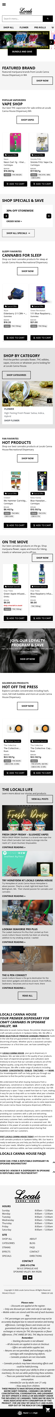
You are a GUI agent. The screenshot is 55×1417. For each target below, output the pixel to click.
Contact (34, 1251)
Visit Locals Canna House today (17, 1136)
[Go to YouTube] (30, 1277)
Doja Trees (8, 591)
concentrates (16, 1070)
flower (4, 1070)
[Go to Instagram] (25, 1277)
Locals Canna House (13, 1053)
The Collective (10, 745)
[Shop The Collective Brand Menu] (27, 40)
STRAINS (6, 1247)
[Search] (48, 19)
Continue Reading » (13, 847)
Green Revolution (37, 310)
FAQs (32, 1247)
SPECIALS (6, 1255)
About (33, 1238)
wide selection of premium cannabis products (24, 1036)
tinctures (38, 1070)
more (51, 1070)
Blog (32, 1243)
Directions (36, 1255)
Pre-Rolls (40, 27)
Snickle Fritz (35, 159)
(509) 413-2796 (27, 1265)
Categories (8, 1243)
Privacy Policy (8, 1293)
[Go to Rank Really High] (27, 1413)
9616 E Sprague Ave (27, 1268)
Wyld (6, 310)
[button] (4, 4)
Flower (24, 27)
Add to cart (16, 184)
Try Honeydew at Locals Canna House (27, 880)
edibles (28, 1070)
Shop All (8, 27)
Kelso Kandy (35, 498)
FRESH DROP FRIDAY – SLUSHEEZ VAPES (25, 834)
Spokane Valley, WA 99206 (27, 1271)
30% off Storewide (20, 210)
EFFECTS (6, 1251)
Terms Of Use (47, 1293)
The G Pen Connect (14, 975)
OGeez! (7, 498)
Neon (6, 159)
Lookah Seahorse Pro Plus (20, 929)
